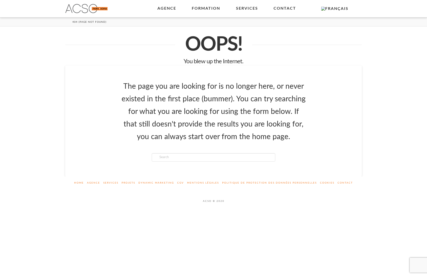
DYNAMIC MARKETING (156, 183)
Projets (128, 183)
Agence (93, 183)
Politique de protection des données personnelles (269, 183)
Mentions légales (203, 183)
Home (79, 183)
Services (110, 183)
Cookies (327, 183)
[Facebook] (208, 189)
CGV (180, 183)
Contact (345, 183)
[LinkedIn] (219, 189)
